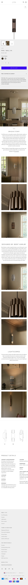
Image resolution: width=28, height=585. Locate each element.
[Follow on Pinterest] (9, 569)
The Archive (16, 151)
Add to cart (14, 68)
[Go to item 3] (12, 43)
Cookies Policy (4, 536)
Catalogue (3, 553)
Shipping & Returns (5, 530)
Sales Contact (4, 551)
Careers (2, 523)
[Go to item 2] (8, 43)
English (21, 572)
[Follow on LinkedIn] (12, 569)
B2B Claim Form (4, 558)
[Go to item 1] (3, 43)
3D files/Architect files (5, 547)
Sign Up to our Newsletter (6, 564)
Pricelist (3, 545)
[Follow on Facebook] (2, 569)
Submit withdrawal (5, 538)
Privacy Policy (4, 534)
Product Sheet (4, 549)
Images (2, 556)
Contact (2, 517)
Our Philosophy (4, 515)
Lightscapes (3, 519)
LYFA (2, 48)
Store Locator (4, 521)
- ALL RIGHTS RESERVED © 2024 (17, 575)
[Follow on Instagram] (5, 569)
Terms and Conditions (5, 532)
